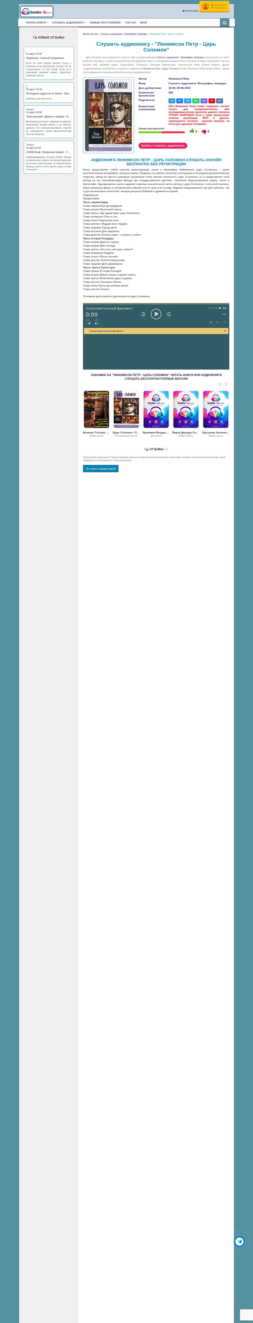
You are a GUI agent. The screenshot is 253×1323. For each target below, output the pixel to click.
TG (171, 101)
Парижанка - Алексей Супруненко (45, 58)
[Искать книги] (224, 23)
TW (187, 101)
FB (179, 101)
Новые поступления (105, 22)
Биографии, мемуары (192, 57)
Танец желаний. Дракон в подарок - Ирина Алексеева (48, 116)
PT (211, 101)
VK (219, 101)
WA (196, 101)
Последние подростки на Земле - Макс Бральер (48, 93)
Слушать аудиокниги (167, 57)
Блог (143, 22)
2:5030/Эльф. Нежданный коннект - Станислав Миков (48, 152)
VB (204, 101)
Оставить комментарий (101, 468)
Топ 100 (130, 22)
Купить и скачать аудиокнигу (162, 145)
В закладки (191, 11)
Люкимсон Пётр (179, 78)
